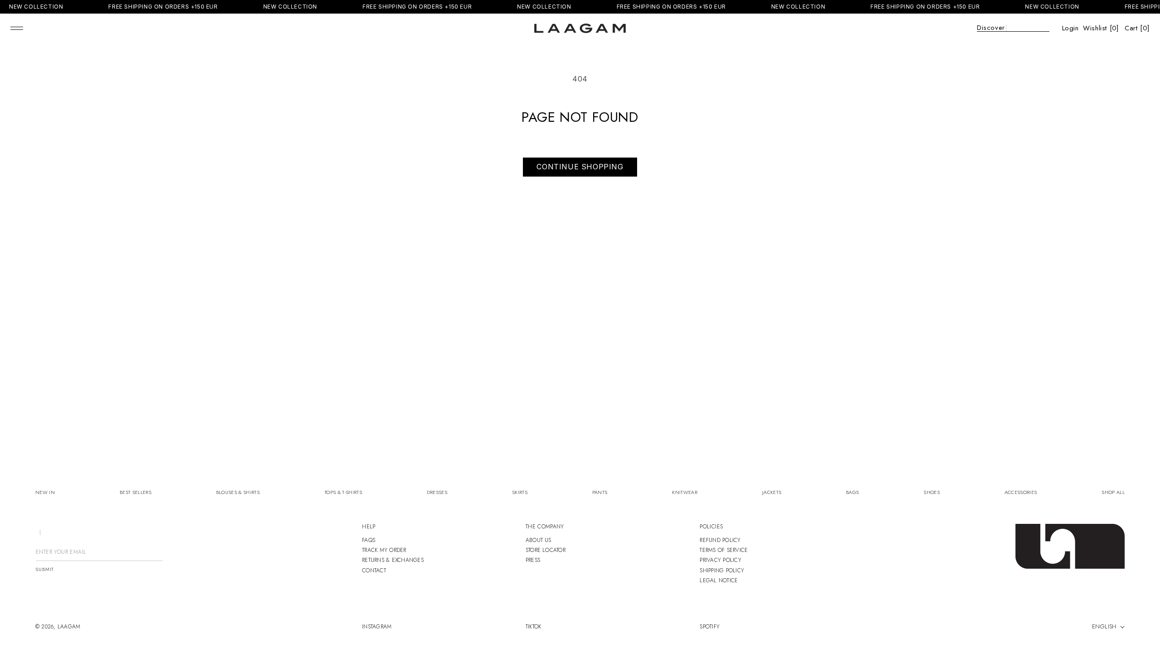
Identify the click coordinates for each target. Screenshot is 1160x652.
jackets (771, 492)
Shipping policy (722, 570)
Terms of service (724, 550)
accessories (1021, 492)
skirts (519, 492)
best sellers (135, 492)
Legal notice (719, 580)
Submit (44, 569)
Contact (374, 570)
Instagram (377, 626)
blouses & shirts (238, 492)
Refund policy (720, 540)
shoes (931, 492)
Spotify (710, 626)
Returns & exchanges (393, 560)
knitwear (684, 492)
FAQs (368, 540)
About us (538, 540)
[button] (17, 28)
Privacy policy (720, 560)
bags (852, 492)
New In (45, 492)
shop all (1113, 492)
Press (533, 560)
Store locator (546, 550)
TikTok (533, 626)
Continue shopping (579, 166)
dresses (437, 492)
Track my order (384, 550)
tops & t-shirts (343, 492)
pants (600, 492)
